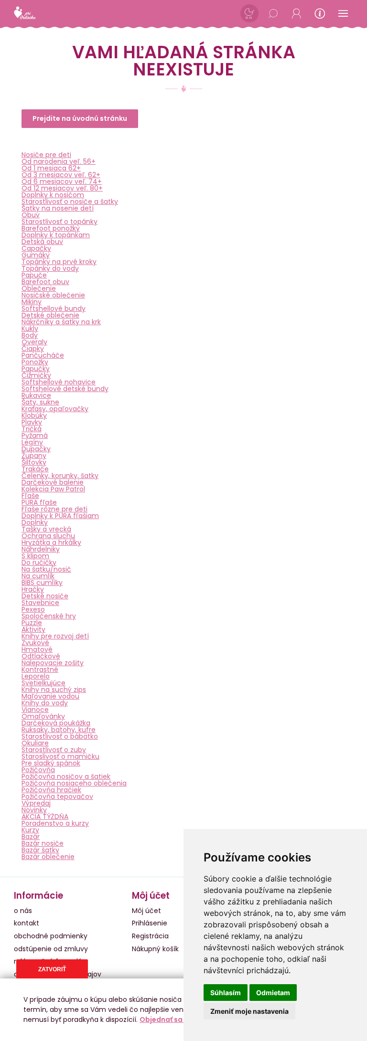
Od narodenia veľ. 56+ (59, 161)
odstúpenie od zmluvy (51, 949)
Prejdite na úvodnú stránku (79, 118)
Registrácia (150, 936)
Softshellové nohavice (59, 382)
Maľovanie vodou (50, 696)
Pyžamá (35, 435)
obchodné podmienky (50, 936)
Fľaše (30, 495)
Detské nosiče (45, 596)
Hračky (33, 589)
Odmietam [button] (273, 992)
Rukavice (36, 395)
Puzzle (32, 622)
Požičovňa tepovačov (57, 796)
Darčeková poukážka (56, 723)
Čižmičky (36, 375)
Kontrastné (40, 669)
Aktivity (33, 629)
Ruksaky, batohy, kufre (59, 729)
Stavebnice (40, 602)
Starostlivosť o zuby (54, 749)
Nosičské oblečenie (53, 295)
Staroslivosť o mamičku (60, 756)
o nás (23, 910)
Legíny (32, 442)
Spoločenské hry (49, 616)
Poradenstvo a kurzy (55, 823)
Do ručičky (39, 562)
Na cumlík (38, 576)
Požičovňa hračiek (51, 790)
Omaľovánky (43, 716)
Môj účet (146, 910)
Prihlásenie (149, 923)
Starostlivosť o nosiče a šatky (70, 201)
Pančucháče (43, 355)
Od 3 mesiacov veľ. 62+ (61, 175)
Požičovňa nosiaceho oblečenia (74, 783)
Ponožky (35, 362)
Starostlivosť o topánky (59, 221)
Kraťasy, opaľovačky (55, 409)
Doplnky (35, 522)
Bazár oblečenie (48, 856)
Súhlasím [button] (225, 992)
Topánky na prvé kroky (59, 261)
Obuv (31, 215)
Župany (34, 455)
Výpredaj (36, 803)
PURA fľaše (39, 502)
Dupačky (36, 449)
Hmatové (37, 649)
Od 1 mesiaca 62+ (51, 168)
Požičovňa (38, 770)
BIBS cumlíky (42, 582)
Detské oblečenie (50, 315)
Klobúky (34, 415)
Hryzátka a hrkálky (51, 542)
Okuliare (35, 743)
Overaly (34, 342)
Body (30, 335)
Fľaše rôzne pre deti (54, 509)
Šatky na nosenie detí (58, 208)
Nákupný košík (155, 949)
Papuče (34, 275)
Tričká (32, 429)
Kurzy (30, 830)
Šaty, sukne (40, 402)
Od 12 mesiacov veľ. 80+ (62, 188)
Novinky (34, 810)
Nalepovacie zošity (53, 663)
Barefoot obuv (45, 282)
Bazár (31, 836)
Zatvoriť (52, 969)
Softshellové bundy (54, 308)
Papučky (36, 368)
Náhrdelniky (41, 549)
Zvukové (35, 643)
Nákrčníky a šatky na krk (61, 322)
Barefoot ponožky (51, 228)
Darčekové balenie (53, 482)
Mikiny (32, 302)
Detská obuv (42, 241)
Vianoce (35, 709)
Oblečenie (39, 288)
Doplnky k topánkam (56, 235)
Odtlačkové (41, 656)
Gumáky (36, 255)
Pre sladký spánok (51, 763)
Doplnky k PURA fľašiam (60, 515)
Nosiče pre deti (46, 154)
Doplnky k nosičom (53, 195)
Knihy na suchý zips (54, 689)
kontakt (26, 923)
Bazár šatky (40, 850)
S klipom (35, 556)
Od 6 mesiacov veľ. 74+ (62, 181)
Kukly (30, 328)
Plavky (32, 422)
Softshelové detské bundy (65, 388)
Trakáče (35, 469)
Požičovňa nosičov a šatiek (66, 776)
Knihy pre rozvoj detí (55, 636)
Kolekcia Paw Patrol (53, 489)
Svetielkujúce (43, 683)
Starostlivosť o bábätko (60, 736)
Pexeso (33, 609)
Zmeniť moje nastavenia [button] (249, 1011)
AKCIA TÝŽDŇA (45, 816)
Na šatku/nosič (46, 569)
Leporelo (36, 676)
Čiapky (33, 348)
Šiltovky (34, 462)
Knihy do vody (45, 703)
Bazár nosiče (43, 843)
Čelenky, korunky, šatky (60, 475)
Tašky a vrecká (46, 529)
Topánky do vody (50, 268)
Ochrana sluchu (48, 536)
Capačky (36, 248)
